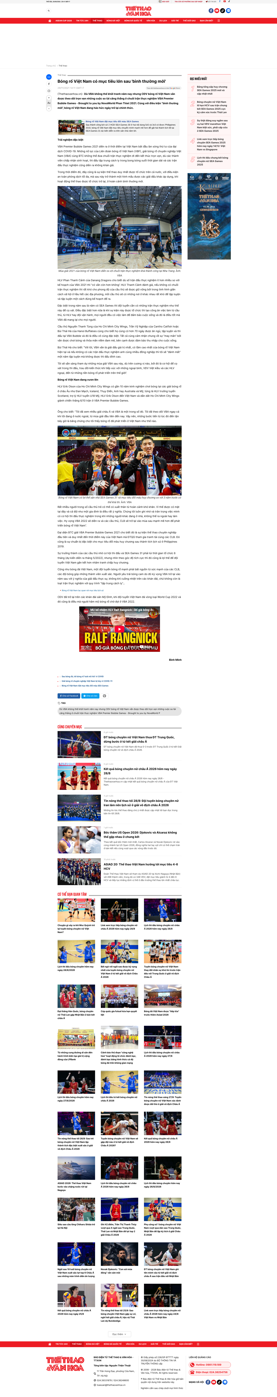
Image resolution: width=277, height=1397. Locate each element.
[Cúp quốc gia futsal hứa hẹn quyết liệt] (119, 996)
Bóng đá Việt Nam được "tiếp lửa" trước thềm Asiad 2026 (161, 1013)
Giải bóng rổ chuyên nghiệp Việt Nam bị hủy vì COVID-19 (87, 681)
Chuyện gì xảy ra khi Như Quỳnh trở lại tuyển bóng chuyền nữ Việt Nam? (76, 929)
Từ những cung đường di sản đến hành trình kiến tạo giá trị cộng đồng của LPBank (75, 1056)
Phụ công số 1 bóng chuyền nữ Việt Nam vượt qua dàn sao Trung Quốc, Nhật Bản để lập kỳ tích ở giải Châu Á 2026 (162, 1229)
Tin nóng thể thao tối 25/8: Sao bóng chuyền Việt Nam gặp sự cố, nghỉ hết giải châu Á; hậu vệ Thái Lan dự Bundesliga (118, 1315)
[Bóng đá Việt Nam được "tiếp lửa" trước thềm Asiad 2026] (162, 996)
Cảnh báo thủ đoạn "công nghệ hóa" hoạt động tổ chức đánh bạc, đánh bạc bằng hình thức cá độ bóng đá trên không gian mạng (118, 1057)
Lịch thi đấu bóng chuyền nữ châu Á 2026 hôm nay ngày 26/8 (118, 1185)
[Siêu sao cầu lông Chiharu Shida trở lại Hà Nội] (76, 1209)
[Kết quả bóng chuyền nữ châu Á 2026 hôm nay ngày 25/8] (76, 1295)
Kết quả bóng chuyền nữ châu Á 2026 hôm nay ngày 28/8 (140, 771)
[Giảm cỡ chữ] (49, 108)
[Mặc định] (49, 103)
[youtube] (216, 10)
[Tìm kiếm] (48, 10)
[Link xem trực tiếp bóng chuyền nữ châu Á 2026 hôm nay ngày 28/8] (119, 910)
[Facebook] (219, 2)
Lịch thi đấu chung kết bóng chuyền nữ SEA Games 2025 (212, 161)
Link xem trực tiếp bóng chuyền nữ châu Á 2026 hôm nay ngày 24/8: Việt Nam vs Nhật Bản (162, 1314)
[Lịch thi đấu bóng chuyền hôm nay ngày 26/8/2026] (162, 1168)
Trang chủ (51, 66)
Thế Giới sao (189, 21)
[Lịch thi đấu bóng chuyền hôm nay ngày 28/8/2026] (76, 951)
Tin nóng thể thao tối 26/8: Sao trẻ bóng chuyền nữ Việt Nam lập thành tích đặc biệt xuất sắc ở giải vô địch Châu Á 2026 (76, 1143)
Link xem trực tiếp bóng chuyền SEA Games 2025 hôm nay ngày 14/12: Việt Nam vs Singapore (211, 144)
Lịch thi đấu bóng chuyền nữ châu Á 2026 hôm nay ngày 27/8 (162, 1054)
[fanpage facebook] (211, 10)
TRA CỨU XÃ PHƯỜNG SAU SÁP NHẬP (189, 2)
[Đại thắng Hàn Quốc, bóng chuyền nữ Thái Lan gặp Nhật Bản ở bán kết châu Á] (76, 996)
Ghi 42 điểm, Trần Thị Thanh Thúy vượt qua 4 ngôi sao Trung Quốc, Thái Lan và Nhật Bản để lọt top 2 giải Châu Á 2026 (118, 1229)
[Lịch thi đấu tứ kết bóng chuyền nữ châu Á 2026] (119, 1082)
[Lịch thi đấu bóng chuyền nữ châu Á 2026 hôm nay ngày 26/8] (119, 1168)
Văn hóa (150, 21)
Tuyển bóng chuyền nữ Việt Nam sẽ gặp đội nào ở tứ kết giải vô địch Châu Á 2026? (119, 1142)
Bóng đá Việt (113, 21)
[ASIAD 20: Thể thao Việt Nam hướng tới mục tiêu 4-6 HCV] (79, 871)
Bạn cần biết (206, 21)
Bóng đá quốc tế (133, 21)
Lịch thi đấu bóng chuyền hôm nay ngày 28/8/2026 (75, 968)
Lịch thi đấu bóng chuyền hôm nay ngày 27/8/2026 (75, 1099)
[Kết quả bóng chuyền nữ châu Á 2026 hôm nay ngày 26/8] (162, 1123)
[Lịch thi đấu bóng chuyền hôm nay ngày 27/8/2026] (76, 1082)
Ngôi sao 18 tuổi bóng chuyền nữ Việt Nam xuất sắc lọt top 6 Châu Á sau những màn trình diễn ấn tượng (76, 1273)
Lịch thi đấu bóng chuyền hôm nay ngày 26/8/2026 (162, 1185)
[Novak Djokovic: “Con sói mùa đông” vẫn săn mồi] (119, 1254)
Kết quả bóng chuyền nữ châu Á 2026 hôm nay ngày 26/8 (160, 1140)
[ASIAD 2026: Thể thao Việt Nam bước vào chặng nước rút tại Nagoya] (76, 1168)
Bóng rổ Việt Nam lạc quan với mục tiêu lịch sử (83, 590)
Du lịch (163, 21)
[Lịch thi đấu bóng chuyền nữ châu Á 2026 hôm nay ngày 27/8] (162, 1037)
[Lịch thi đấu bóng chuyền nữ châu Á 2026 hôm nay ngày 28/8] (162, 910)
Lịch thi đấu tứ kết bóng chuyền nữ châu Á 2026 (119, 1099)
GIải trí (175, 21)
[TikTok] (230, 2)
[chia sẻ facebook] (49, 84)
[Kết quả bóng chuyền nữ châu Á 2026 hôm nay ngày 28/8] (79, 776)
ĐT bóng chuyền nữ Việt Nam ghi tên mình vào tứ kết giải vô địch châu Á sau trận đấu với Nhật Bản (161, 1273)
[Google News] (164, 89)
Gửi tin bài (212, 2)
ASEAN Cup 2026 (64, 21)
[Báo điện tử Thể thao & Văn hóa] (138, 11)
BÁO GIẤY (165, 2)
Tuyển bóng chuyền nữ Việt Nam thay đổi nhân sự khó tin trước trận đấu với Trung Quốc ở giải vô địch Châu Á (162, 971)
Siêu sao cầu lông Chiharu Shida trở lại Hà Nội (76, 1226)
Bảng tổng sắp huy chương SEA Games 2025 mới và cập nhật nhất (212, 90)
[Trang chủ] (49, 21)
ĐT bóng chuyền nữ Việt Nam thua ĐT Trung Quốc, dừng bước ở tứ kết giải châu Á (139, 739)
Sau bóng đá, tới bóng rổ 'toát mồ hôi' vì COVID (83, 676)
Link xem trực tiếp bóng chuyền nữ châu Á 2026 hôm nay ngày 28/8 (119, 927)
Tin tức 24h (82, 21)
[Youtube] (224, 2)
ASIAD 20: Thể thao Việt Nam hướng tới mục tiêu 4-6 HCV (141, 866)
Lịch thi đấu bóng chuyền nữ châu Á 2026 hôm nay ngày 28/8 (162, 927)
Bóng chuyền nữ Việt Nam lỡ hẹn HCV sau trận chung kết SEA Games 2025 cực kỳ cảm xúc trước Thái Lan (212, 107)
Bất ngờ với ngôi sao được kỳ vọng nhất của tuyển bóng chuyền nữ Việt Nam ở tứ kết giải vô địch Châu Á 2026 (119, 971)
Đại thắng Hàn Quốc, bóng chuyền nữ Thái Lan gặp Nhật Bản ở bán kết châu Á (76, 1015)
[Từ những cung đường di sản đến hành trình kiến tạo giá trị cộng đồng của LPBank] (76, 1037)
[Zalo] (228, 10)
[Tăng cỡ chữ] (49, 98)
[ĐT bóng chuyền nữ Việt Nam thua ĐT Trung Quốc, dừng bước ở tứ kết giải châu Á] (79, 744)
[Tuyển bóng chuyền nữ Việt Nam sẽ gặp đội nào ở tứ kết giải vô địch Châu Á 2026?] (119, 1123)
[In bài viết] (49, 91)
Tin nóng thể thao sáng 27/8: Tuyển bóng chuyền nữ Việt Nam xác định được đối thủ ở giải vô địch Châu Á (162, 1100)
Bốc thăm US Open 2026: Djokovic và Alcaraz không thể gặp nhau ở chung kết (140, 835)
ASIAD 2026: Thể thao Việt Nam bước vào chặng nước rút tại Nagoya (74, 1186)
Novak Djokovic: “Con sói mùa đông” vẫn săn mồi (116, 1271)
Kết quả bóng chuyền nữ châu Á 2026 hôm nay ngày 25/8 (74, 1312)
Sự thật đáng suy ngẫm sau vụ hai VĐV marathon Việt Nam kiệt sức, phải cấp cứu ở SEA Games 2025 (212, 125)
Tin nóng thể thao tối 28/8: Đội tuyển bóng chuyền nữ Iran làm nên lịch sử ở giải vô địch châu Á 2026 (141, 803)
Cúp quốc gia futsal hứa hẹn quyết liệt (119, 1013)
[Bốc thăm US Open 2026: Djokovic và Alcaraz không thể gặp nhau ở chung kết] (79, 839)
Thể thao (97, 21)
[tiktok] (222, 10)
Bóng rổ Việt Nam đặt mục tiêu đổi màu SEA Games (112, 121)
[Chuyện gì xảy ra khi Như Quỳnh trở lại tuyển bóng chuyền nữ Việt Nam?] (76, 910)
